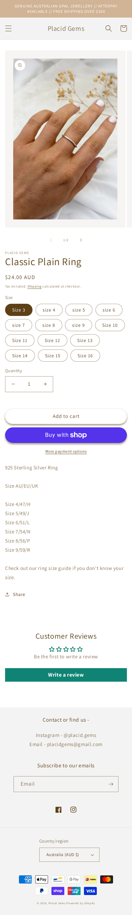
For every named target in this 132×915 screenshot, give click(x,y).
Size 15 (53, 356)
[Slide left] (51, 240)
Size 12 (52, 340)
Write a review (66, 674)
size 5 (78, 310)
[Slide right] (80, 240)
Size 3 (18, 310)
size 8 (48, 325)
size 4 (49, 310)
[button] (8, 28)
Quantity (13, 371)
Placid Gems (57, 903)
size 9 (78, 325)
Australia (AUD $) (62, 854)
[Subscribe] (110, 784)
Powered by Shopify (80, 903)
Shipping (34, 286)
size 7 (18, 325)
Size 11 (19, 340)
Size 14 (20, 356)
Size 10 (110, 325)
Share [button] (19, 594)
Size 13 (85, 340)
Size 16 (85, 356)
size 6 (109, 310)
